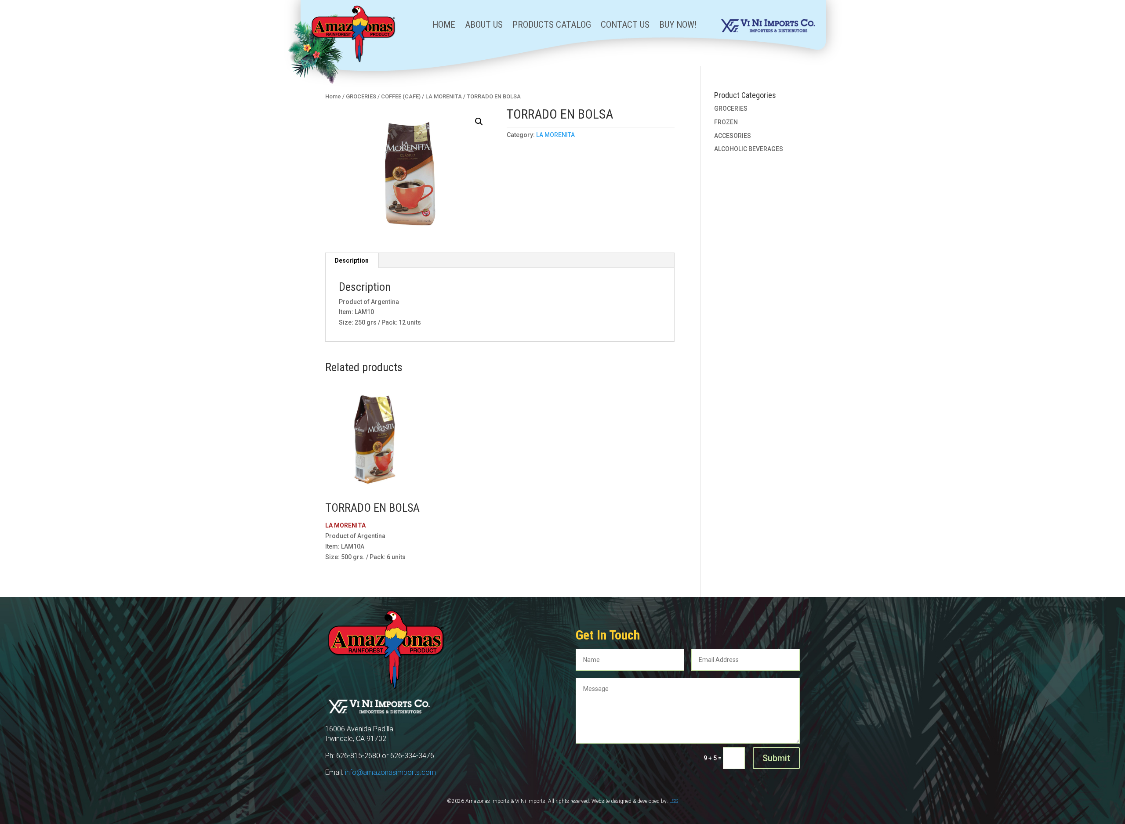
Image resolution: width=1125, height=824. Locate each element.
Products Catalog (551, 26)
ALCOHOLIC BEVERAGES (748, 148)
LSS (673, 801)
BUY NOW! (678, 26)
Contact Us (625, 26)
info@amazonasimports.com (390, 772)
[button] (479, 122)
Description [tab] (351, 260)
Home (443, 26)
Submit (776, 758)
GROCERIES (361, 96)
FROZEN (726, 122)
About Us (484, 26)
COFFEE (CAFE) (401, 96)
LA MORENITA (443, 96)
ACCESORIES (732, 135)
